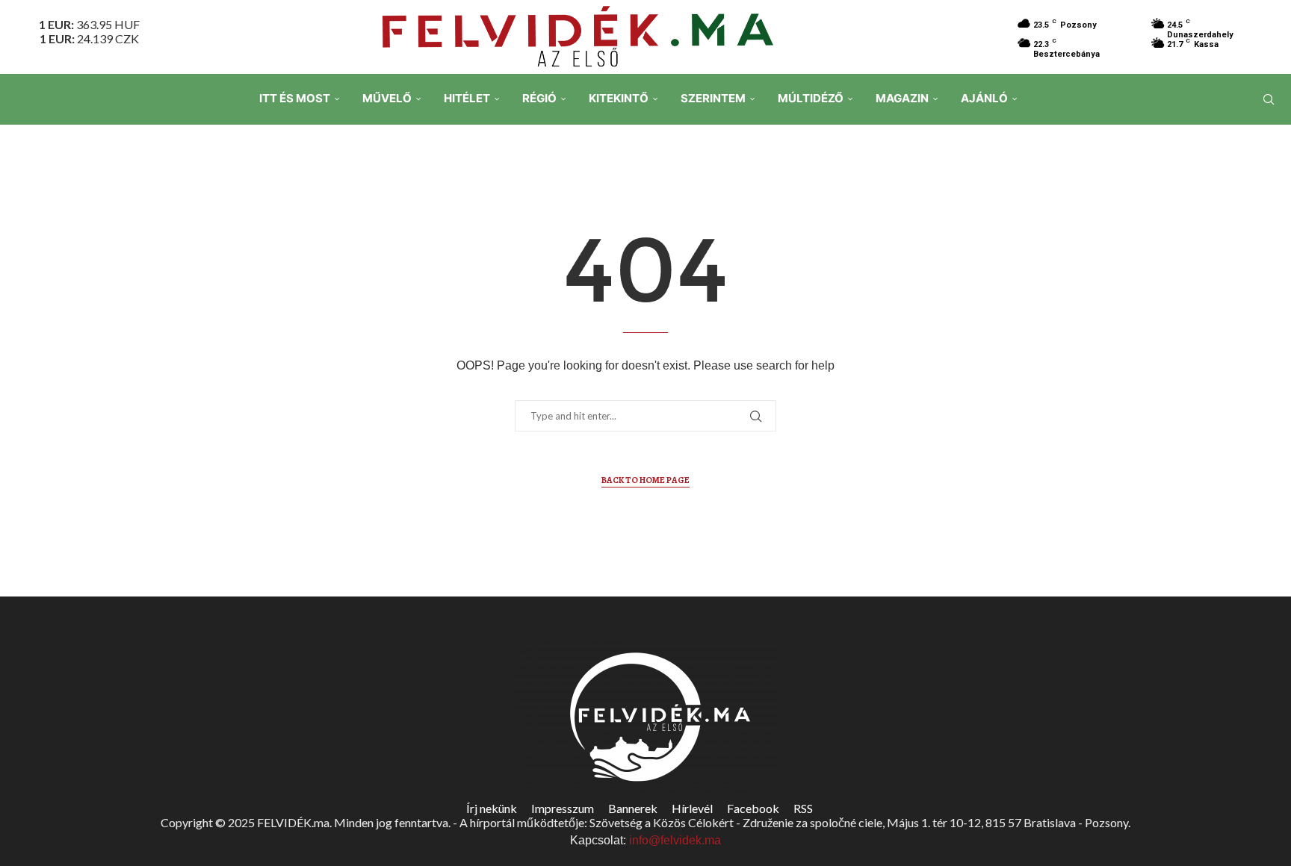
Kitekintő (618, 98)
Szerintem (713, 98)
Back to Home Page (645, 480)
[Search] (1268, 99)
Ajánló (984, 98)
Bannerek (632, 808)
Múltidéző (810, 98)
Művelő (387, 98)
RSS (803, 808)
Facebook (753, 808)
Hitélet (467, 98)
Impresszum (562, 808)
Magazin (902, 98)
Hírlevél (692, 808)
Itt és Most (294, 98)
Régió (539, 98)
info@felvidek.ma (675, 840)
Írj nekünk (491, 808)
